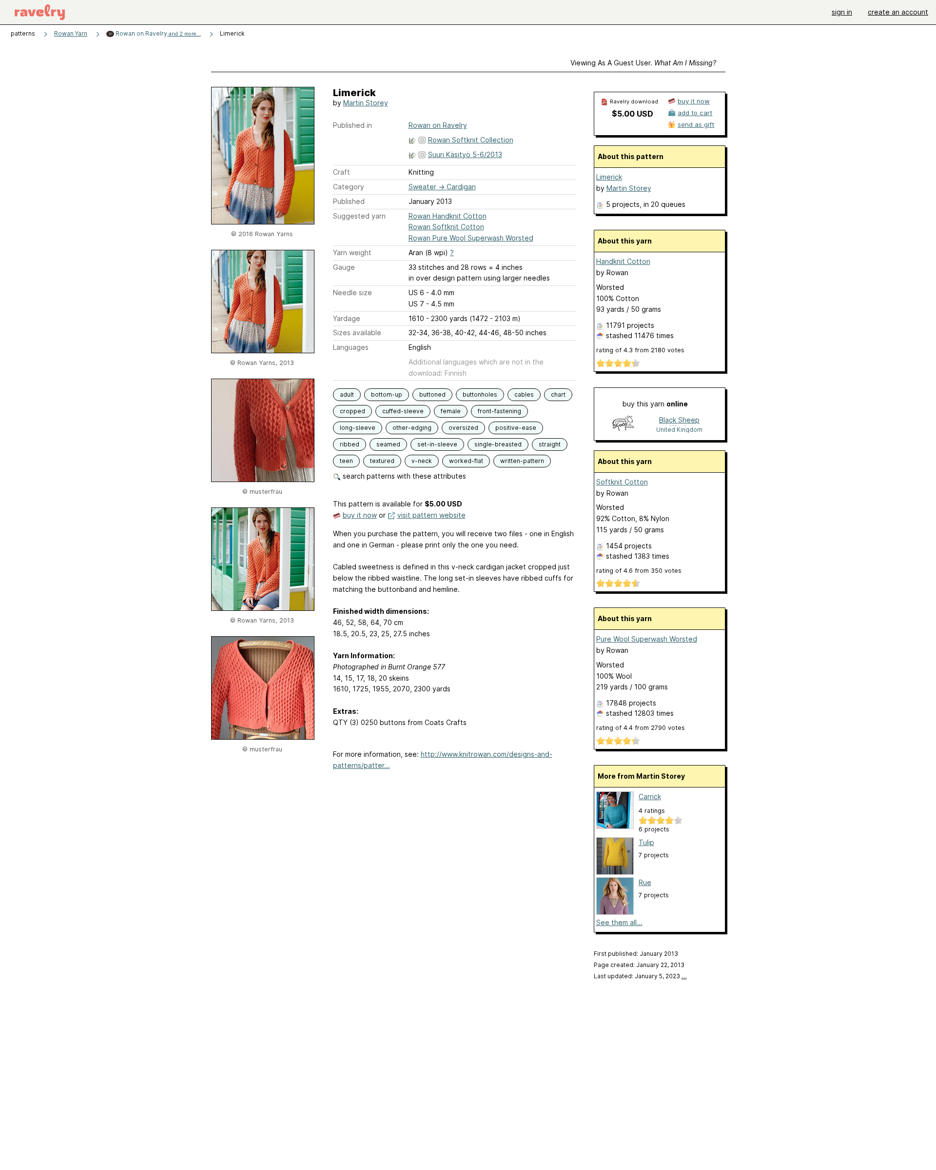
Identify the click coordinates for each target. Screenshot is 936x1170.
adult (347, 394)
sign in (842, 12)
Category (348, 186)
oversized (463, 427)
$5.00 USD (632, 114)
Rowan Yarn (70, 33)
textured (382, 460)
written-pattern (522, 460)
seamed (388, 444)
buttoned (432, 394)
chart (558, 394)
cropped (352, 411)
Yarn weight (352, 252)
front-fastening (499, 411)
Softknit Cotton (622, 482)
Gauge (344, 267)
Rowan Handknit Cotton (448, 216)
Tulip (646, 842)
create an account (898, 12)
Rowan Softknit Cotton (446, 226)
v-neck (421, 460)
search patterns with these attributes (403, 476)
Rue (645, 882)
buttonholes (480, 394)
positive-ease (515, 427)
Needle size (352, 292)
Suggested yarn (359, 216)
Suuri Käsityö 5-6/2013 (465, 154)
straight (550, 444)
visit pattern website (431, 515)
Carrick (650, 796)
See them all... (619, 922)
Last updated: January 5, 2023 (640, 976)
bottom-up (386, 394)
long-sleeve (357, 427)
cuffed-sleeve (403, 411)
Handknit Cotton (623, 261)
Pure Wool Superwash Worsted (646, 639)
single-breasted (498, 444)
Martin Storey (365, 103)
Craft (341, 172)
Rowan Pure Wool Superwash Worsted (471, 238)
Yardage (346, 318)
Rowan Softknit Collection (470, 140)
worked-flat (466, 460)
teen (346, 460)
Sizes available (357, 332)
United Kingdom (679, 429)
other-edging (411, 427)
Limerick (609, 177)
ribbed (349, 444)
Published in (352, 125)
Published (349, 201)
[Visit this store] (623, 424)
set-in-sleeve (437, 444)
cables (524, 394)
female (451, 411)
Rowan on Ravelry (157, 33)
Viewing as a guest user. (643, 63)
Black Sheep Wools (679, 421)
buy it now (360, 515)
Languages (351, 347)
